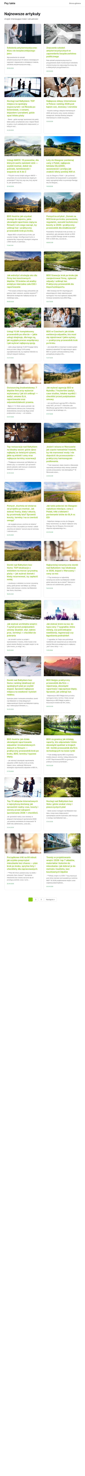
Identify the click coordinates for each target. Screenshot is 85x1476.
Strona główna (75, 3)
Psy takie (9, 3)
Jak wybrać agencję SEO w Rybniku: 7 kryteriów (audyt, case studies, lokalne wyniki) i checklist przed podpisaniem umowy (61, 393)
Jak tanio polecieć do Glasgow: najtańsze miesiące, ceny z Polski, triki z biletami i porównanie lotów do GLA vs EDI (61, 512)
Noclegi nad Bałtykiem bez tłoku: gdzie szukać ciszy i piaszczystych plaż (59, 804)
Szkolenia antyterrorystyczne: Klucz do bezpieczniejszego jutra (22, 51)
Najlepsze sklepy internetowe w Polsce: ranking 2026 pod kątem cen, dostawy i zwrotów (61, 104)
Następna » (50, 899)
